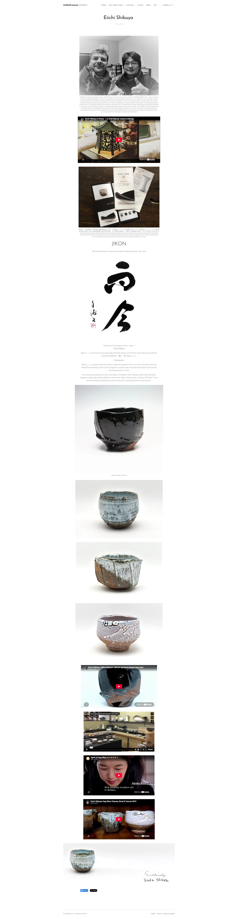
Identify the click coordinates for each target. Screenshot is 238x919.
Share (85, 890)
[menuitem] (104, 5)
